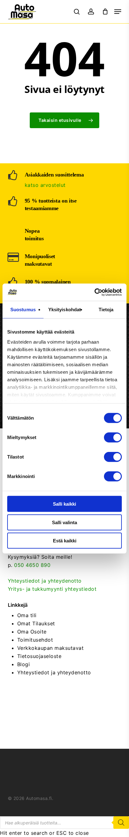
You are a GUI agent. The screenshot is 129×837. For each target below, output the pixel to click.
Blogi (23, 664)
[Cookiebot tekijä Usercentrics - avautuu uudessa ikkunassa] (94, 292)
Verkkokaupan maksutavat (50, 648)
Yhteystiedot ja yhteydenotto (45, 581)
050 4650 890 (32, 565)
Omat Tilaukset (36, 623)
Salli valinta (64, 522)
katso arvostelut (45, 185)
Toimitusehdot (35, 640)
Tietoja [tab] (106, 309)
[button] (117, 11)
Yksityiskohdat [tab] (64, 309)
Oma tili (27, 615)
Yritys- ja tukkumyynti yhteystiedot (52, 589)
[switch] (113, 437)
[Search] (121, 822)
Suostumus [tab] (23, 309)
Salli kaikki (64, 504)
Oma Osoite (32, 631)
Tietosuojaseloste (39, 656)
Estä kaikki (64, 540)
